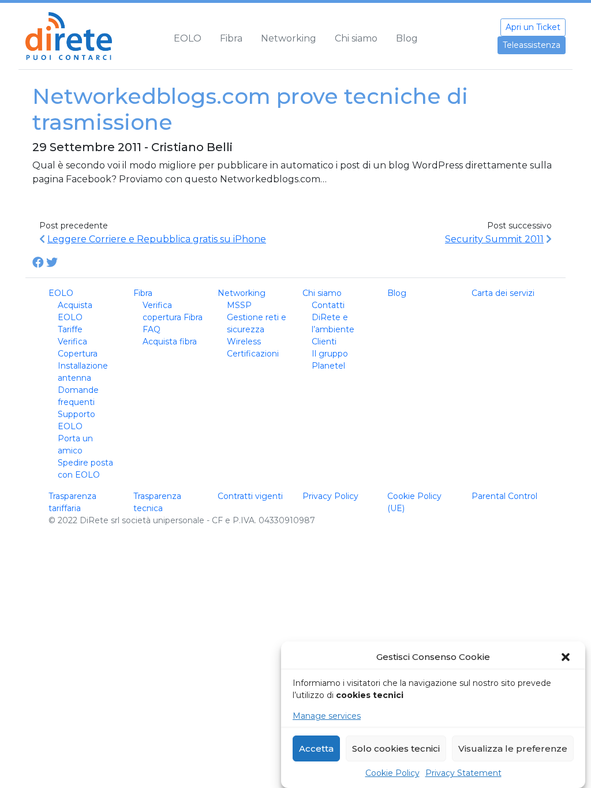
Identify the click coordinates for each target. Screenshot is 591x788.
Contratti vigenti (250, 496)
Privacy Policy (330, 496)
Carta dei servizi (503, 293)
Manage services (327, 716)
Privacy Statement (463, 773)
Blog (407, 38)
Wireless (244, 341)
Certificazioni (253, 353)
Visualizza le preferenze (512, 748)
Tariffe (70, 329)
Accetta (316, 748)
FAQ (151, 329)
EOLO (187, 38)
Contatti (328, 305)
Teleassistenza (531, 45)
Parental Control (504, 496)
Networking (288, 38)
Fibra (231, 38)
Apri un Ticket (533, 27)
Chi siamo (356, 38)
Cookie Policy (392, 773)
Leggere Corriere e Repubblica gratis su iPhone (156, 239)
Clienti (324, 341)
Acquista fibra (170, 341)
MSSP (239, 305)
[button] (567, 657)
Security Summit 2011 (494, 239)
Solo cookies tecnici (396, 748)
